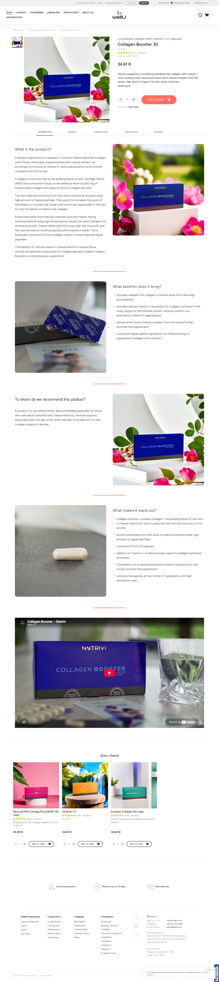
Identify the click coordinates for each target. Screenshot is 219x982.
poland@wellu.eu (174, 927)
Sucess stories (54, 921)
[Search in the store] (200, 15)
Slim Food (25, 934)
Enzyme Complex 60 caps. (127, 811)
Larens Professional (30, 921)
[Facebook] (136, 918)
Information (107, 917)
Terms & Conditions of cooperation (111, 935)
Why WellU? (79, 921)
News (77, 937)
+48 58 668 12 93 (174, 921)
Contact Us (106, 945)
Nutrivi (24, 930)
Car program (53, 937)
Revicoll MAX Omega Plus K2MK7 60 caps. (36, 813)
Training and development (53, 927)
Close (210, 969)
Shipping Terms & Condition (109, 927)
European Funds (108, 953)
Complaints (106, 941)
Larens (24, 925)
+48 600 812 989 (174, 924)
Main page (18, 30)
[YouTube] (136, 926)
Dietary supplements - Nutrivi (42, 30)
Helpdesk (105, 949)
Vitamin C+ (69, 811)
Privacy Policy (46, 976)
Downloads (106, 921)
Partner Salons (54, 933)
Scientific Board (81, 933)
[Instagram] (136, 935)
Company (79, 917)
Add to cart (156, 99)
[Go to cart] (207, 15)
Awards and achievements (80, 927)
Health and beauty (30, 917)
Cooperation (54, 917)
